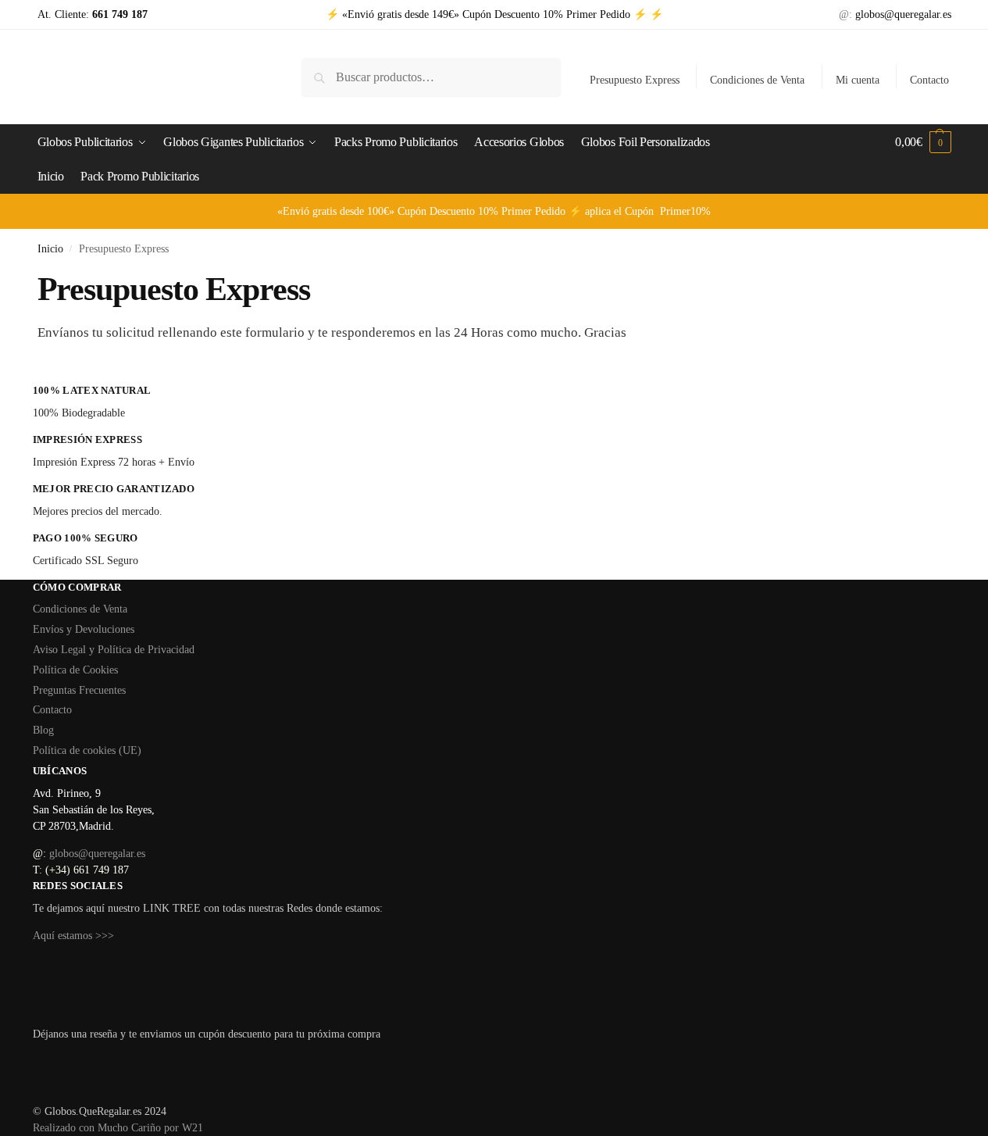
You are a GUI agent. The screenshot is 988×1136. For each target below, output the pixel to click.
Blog (43, 730)
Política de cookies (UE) (87, 750)
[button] (923, 142)
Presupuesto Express (634, 80)
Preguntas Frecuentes (79, 690)
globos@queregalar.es (903, 14)
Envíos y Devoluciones (83, 629)
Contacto (929, 80)
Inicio (50, 249)
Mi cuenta (857, 80)
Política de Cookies (75, 670)
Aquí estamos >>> (73, 935)
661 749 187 (118, 14)
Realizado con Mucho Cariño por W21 (118, 1128)
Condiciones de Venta (757, 80)
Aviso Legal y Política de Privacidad (113, 650)
